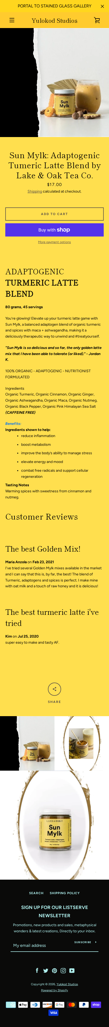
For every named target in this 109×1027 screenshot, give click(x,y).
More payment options (54, 242)
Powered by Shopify (54, 990)
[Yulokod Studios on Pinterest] (54, 970)
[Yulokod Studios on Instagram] (63, 970)
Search (36, 893)
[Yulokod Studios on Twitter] (45, 970)
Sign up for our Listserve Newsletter (54, 912)
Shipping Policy (65, 893)
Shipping (35, 191)
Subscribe (82, 942)
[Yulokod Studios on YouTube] (72, 970)
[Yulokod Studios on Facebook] (37, 970)
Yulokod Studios (54, 20)
